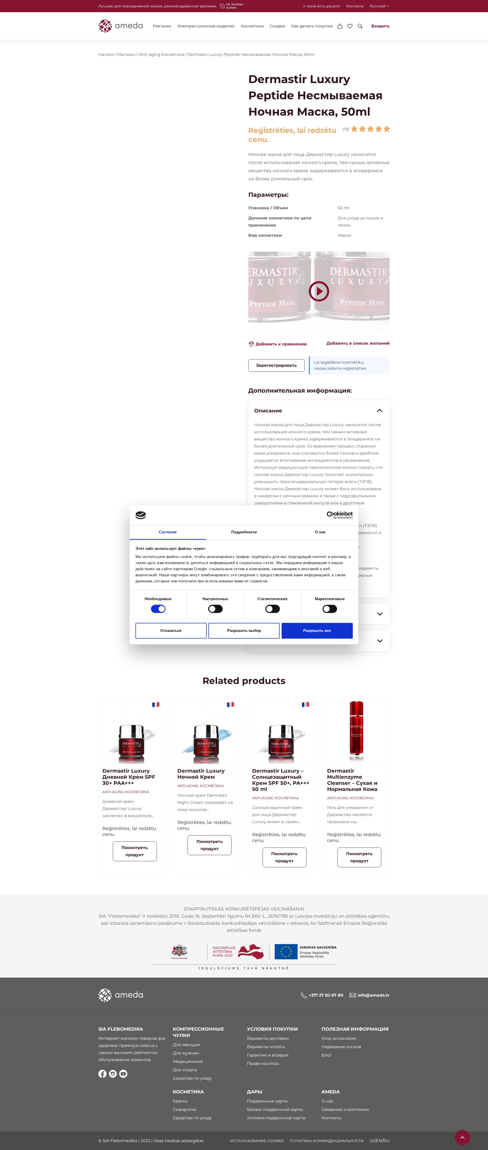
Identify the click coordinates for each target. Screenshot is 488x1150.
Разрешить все (317, 630)
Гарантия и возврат (268, 1055)
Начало (106, 54)
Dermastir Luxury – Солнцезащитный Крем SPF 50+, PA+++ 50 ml (280, 780)
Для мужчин (186, 1053)
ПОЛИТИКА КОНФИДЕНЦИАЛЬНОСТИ (327, 1141)
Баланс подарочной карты (275, 1109)
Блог (327, 1055)
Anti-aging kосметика (161, 54)
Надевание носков (341, 1046)
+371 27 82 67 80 (326, 995)
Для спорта (185, 1069)
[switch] (215, 609)
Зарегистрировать (276, 365)
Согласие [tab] (168, 532)
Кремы (180, 1101)
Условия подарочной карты (276, 1117)
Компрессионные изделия (206, 26)
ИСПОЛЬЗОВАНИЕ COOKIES (257, 1141)
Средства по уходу (192, 1078)
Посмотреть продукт (134, 851)
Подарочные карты (267, 1101)
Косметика (252, 26)
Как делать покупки (312, 26)
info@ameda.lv (374, 995)
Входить (380, 26)
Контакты (355, 6)
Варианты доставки (268, 1038)
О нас (327, 1101)
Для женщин (186, 1044)
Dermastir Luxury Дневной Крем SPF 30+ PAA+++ (128, 777)
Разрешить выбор (244, 630)
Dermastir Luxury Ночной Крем (201, 774)
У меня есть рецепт (321, 6)
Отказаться (170, 630)
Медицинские (188, 1061)
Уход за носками (339, 1038)
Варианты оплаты (266, 1046)
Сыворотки (184, 1109)
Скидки (277, 26)
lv (372, 1140)
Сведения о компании (345, 1109)
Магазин (162, 26)
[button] (355, 343)
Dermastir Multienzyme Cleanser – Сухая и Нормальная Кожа (352, 780)
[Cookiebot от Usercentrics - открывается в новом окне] (330, 515)
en (379, 1140)
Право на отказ (263, 1063)
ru (386, 1140)
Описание (268, 411)
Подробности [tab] (244, 532)
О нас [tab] (320, 532)
